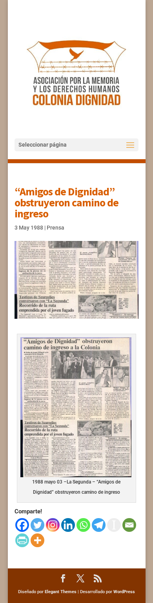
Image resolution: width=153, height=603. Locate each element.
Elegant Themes (60, 591)
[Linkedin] (68, 525)
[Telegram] (99, 525)
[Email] (129, 525)
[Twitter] (37, 525)
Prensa (55, 227)
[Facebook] (22, 525)
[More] (37, 540)
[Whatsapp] (83, 525)
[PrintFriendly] (22, 540)
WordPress (124, 591)
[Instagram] (53, 525)
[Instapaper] (114, 525)
